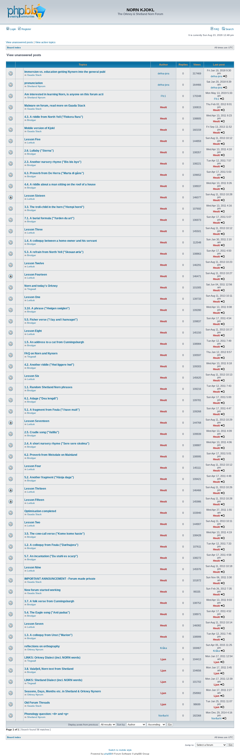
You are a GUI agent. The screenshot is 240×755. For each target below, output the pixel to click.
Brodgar (31, 120)
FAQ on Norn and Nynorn (40, 353)
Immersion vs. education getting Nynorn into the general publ (64, 71)
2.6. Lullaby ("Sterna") (39, 150)
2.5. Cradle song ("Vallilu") (41, 432)
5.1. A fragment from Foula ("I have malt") (52, 409)
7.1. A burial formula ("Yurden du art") (49, 218)
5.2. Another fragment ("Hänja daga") (49, 477)
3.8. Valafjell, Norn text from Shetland (48, 669)
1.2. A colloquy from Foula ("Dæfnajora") (51, 545)
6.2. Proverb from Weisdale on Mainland (50, 454)
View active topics (45, 42)
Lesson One (32, 297)
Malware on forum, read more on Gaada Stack (54, 105)
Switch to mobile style (120, 750)
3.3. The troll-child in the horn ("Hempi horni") (54, 207)
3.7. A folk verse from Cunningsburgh (49, 601)
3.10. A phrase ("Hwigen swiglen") (47, 308)
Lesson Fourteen (35, 274)
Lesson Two (32, 522)
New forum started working (42, 590)
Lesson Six (31, 376)
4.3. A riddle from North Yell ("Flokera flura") (53, 117)
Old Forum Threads (37, 702)
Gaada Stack (34, 75)
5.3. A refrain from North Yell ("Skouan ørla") (53, 252)
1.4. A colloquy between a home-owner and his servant (60, 240)
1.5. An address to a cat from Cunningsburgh (54, 342)
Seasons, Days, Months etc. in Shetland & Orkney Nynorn (62, 691)
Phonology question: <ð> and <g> (46, 714)
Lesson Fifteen (34, 500)
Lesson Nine (32, 567)
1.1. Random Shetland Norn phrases (48, 387)
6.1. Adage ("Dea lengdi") (41, 398)
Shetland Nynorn (36, 86)
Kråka (163, 648)
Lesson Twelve (34, 263)
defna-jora (163, 73)
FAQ (216, 29)
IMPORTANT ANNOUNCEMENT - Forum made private (59, 578)
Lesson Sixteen (34, 195)
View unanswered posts (19, 42)
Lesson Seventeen (36, 421)
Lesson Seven (33, 623)
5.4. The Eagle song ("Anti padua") (47, 612)
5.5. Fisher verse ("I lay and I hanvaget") (51, 319)
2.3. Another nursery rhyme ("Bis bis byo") (52, 162)
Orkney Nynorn (35, 649)
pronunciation (33, 83)
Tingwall (31, 289)
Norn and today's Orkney (41, 285)
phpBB (108, 753)
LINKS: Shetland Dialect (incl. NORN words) (53, 680)
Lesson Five (32, 139)
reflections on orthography (42, 646)
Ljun (163, 659)
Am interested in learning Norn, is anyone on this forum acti (63, 94)
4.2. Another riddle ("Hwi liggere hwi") (49, 364)
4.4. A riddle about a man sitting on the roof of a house (60, 184)
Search (229, 29)
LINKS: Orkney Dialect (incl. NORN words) (52, 657)
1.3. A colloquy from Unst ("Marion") (48, 635)
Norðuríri (163, 715)
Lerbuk (31, 142)
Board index (14, 47)
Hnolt (163, 107)
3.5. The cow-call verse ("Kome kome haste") (54, 533)
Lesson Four (32, 466)
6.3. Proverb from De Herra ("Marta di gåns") (54, 173)
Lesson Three (33, 229)
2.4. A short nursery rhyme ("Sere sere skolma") (56, 443)
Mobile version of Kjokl (39, 128)
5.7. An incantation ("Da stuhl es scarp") (51, 556)
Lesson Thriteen (35, 488)
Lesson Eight (33, 331)
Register (26, 29)
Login (12, 29)
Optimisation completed (40, 511)
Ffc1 (163, 96)
